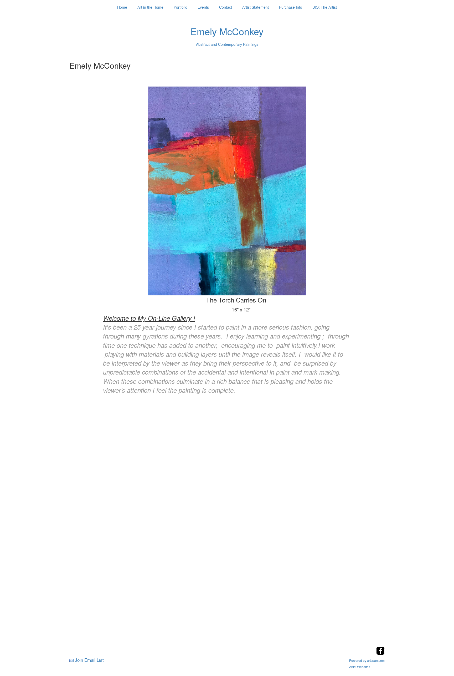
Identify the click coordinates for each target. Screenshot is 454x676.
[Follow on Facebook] (380, 653)
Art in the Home (150, 7)
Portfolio (180, 7)
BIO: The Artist (324, 7)
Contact (225, 7)
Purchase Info (290, 7)
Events (203, 7)
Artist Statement (255, 7)
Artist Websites (359, 666)
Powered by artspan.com (367, 660)
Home (122, 7)
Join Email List (89, 660)
